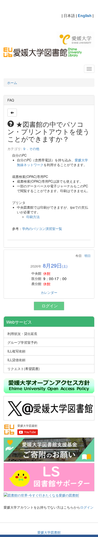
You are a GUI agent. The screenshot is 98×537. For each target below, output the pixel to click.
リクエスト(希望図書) (23, 368)
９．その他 (31, 148)
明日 (87, 255)
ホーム (12, 82)
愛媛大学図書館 (49, 532)
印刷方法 (33, 216)
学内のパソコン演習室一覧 (42, 228)
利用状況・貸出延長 (22, 333)
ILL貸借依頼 (16, 359)
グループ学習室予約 (22, 342)
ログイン (51, 306)
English (85, 15)
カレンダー (49, 292)
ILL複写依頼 (16, 351)
